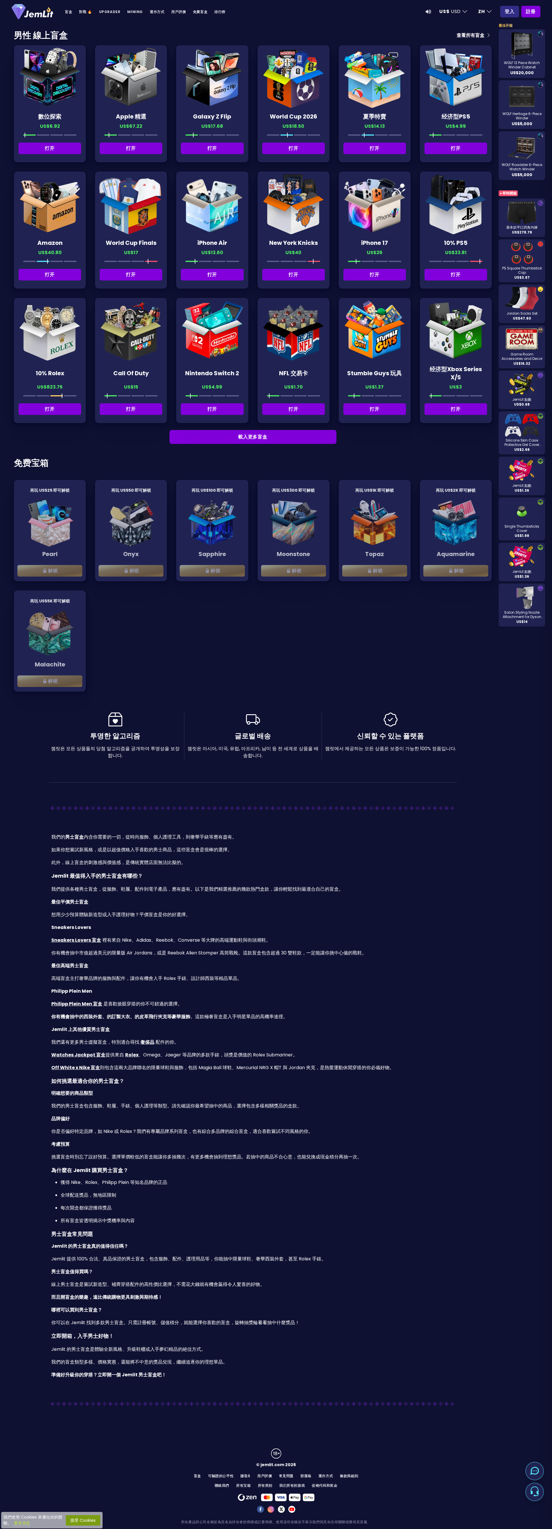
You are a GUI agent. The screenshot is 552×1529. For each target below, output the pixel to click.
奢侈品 (147, 1042)
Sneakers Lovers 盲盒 (76, 940)
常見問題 (286, 1475)
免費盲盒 (200, 11)
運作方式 (157, 11)
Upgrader (110, 11)
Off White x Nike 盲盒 (75, 1067)
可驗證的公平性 (221, 1475)
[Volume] (428, 11)
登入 (510, 11)
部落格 (305, 1475)
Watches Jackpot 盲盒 (78, 1054)
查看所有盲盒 (471, 35)
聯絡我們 (222, 1485)
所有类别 (265, 1485)
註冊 (531, 11)
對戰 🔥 (85, 11)
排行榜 (219, 11)
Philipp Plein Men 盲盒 (76, 1003)
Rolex (132, 1054)
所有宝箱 (243, 1485)
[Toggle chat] (534, 1471)
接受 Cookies (83, 1520)
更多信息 (22, 1523)
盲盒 (68, 11)
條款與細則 (349, 1475)
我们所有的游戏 (292, 1485)
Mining (135, 11)
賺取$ (245, 1475)
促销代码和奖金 (324, 1485)
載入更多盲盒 (252, 436)
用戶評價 (178, 11)
